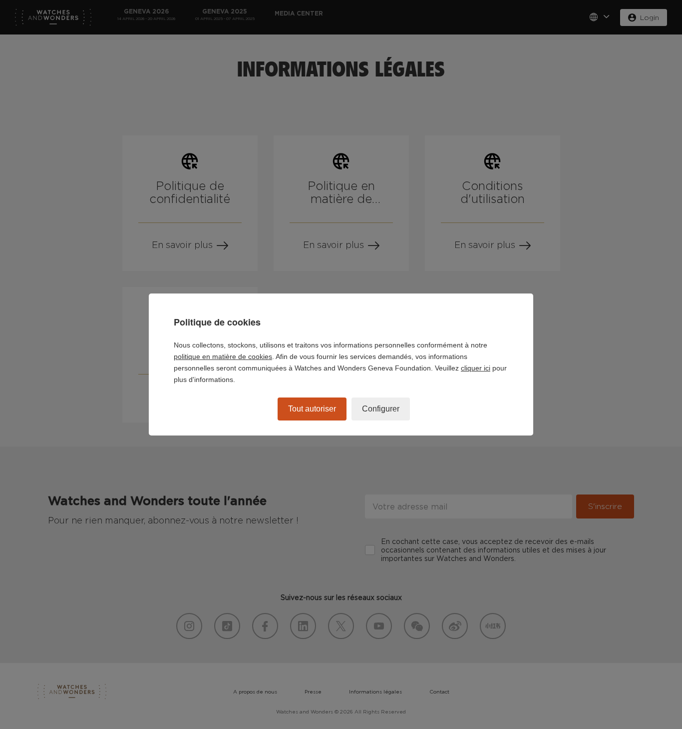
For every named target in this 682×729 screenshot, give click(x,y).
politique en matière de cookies (223, 356)
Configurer (380, 408)
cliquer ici (475, 368)
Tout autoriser (312, 408)
